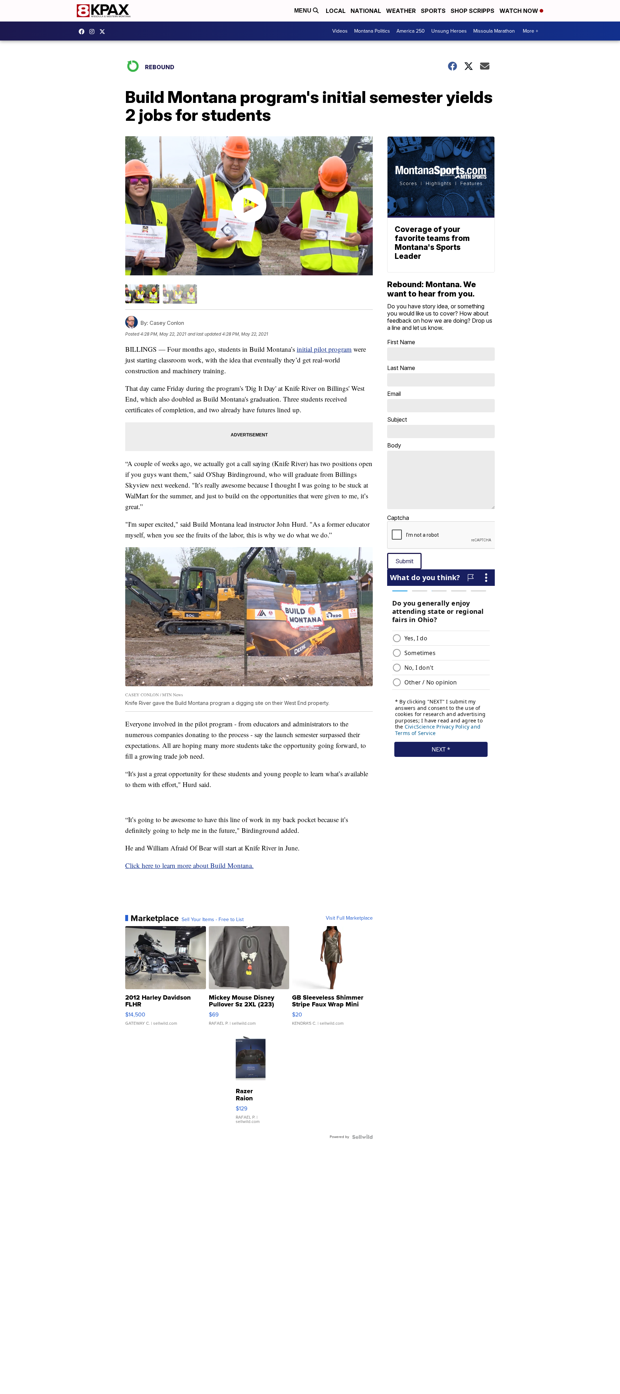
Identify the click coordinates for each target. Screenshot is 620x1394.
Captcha (398, 517)
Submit (404, 561)
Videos (340, 31)
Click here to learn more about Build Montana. (189, 865)
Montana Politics (372, 31)
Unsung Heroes (449, 31)
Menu (303, 11)
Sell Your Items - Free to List (213, 919)
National (366, 10)
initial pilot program (324, 349)
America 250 (410, 31)
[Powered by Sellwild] (362, 1136)
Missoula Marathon (494, 31)
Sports (433, 10)
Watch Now (519, 10)
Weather (401, 10)
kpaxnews (104, 31)
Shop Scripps (472, 10)
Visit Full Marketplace (349, 918)
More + (530, 31)
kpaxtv (83, 31)
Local (336, 10)
